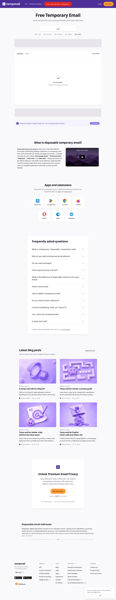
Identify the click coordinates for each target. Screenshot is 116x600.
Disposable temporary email (27, 149)
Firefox (78, 205)
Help (57, 570)
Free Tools (71, 563)
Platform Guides (24, 386)
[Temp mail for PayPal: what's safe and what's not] (78, 414)
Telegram (71, 218)
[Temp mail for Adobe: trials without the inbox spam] (37, 414)
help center (66, 329)
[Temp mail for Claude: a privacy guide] (78, 371)
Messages (20, 53)
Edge (58, 218)
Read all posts (90, 351)
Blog (57, 567)
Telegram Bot (43, 580)
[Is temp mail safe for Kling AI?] (37, 371)
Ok (100, 595)
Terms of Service (96, 573)
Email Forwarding (35, 4)
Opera (44, 218)
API (26, 4)
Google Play (51, 205)
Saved (27, 53)
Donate (58, 580)
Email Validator (73, 573)
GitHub (60, 583)
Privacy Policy (94, 570)
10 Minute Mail (44, 573)
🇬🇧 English (18, 572)
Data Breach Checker (75, 570)
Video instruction (82, 150)
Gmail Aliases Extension (76, 583)
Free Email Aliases (74, 580)
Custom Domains (45, 570)
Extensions (68, 192)
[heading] (37, 389)
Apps (59, 192)
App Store (37, 205)
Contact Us (94, 567)
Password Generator (75, 567)
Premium (108, 4)
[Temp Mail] (11, 4)
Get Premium (95, 123)
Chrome (65, 205)
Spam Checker (72, 577)
